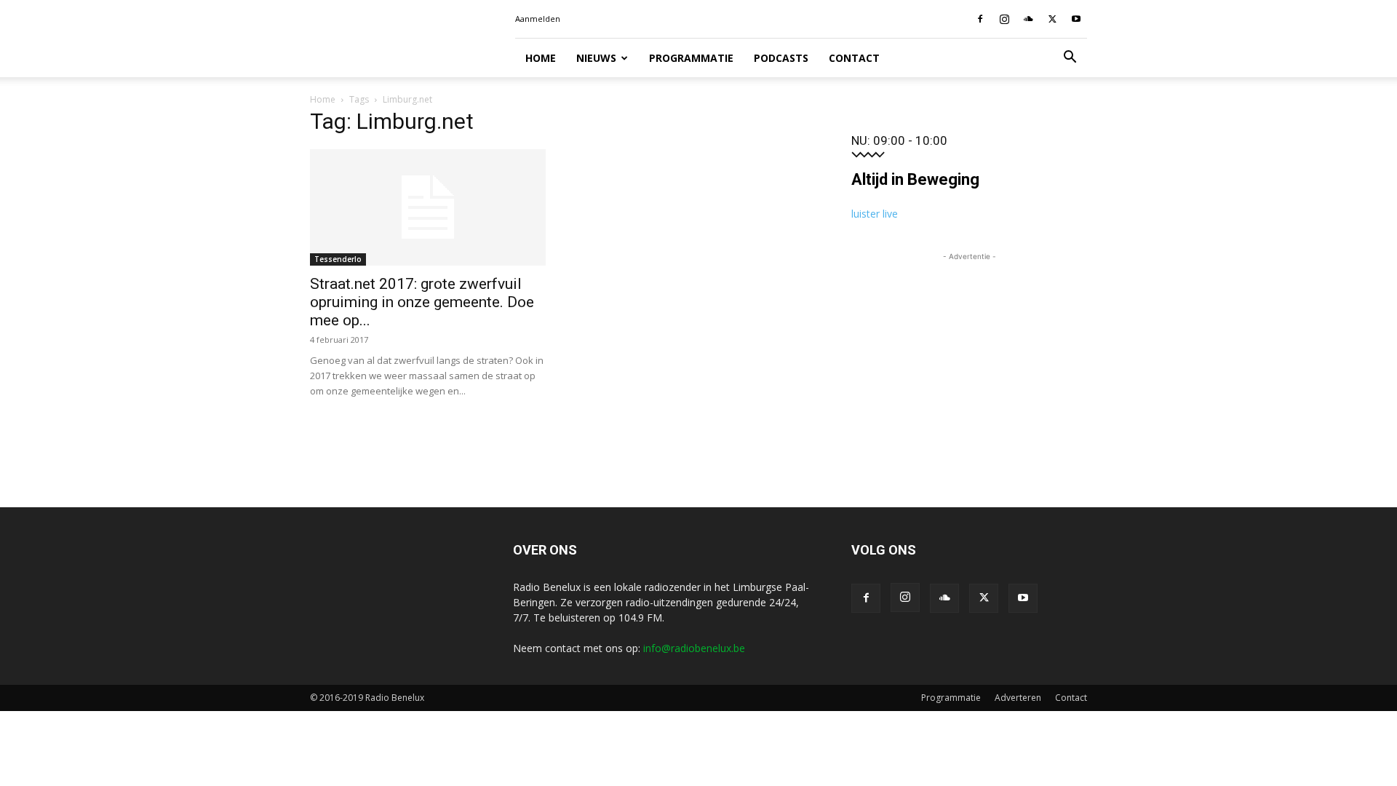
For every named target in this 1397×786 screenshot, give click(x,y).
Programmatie (691, 58)
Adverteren (1018, 697)
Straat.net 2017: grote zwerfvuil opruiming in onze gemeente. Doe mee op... (422, 302)
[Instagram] (1004, 19)
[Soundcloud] (1028, 19)
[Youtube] (1076, 19)
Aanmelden (537, 18)
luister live (874, 214)
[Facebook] (980, 19)
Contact (854, 58)
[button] (1069, 59)
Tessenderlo (338, 259)
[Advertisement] (969, 355)
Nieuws (596, 58)
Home (540, 58)
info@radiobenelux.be (694, 648)
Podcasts (781, 58)
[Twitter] (1052, 19)
